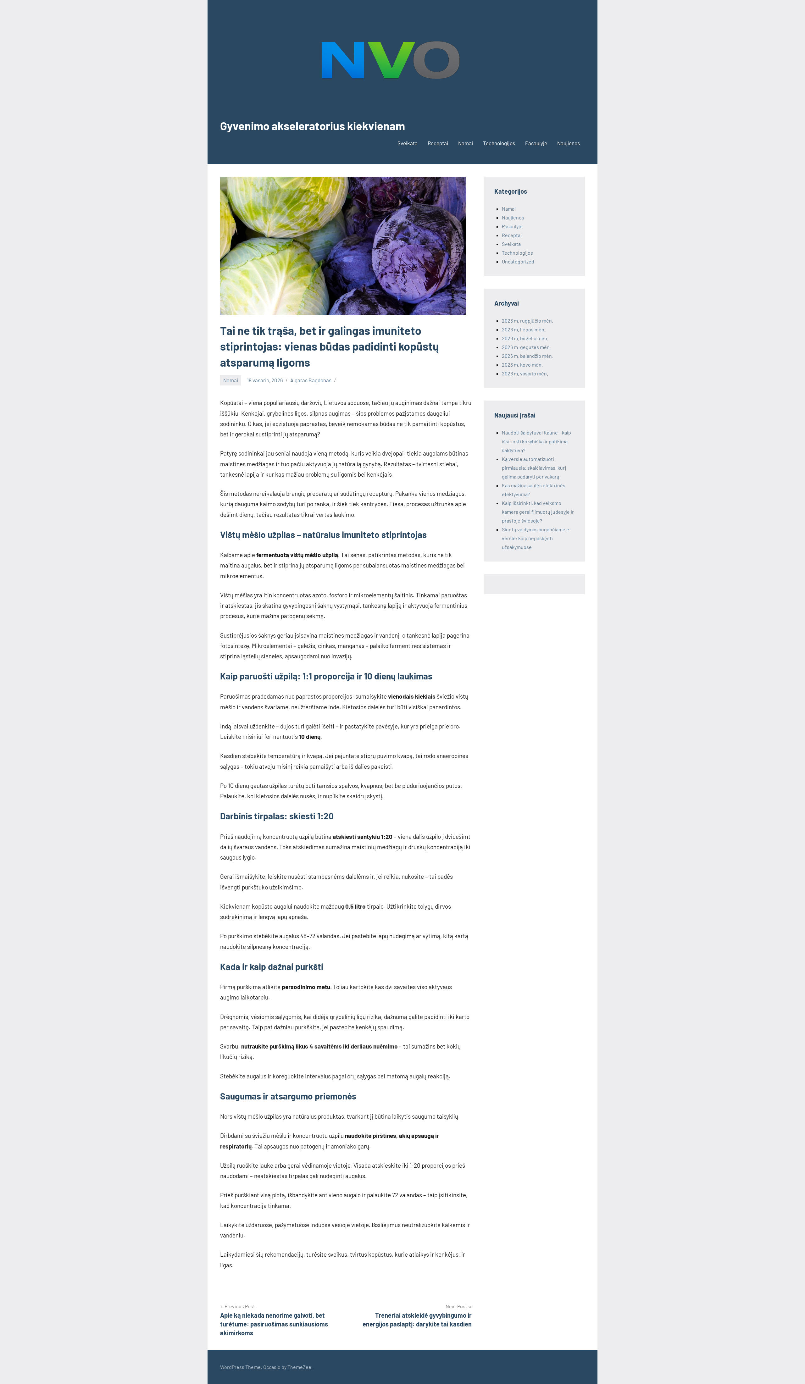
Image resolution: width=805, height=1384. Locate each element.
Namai (465, 143)
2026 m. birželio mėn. (525, 338)
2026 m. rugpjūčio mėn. (527, 321)
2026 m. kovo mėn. (522, 365)
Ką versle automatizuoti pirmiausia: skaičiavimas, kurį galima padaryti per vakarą (534, 467)
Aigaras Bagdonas (310, 380)
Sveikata (407, 143)
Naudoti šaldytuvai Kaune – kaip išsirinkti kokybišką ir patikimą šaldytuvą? (536, 441)
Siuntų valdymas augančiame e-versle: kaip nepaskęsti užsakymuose (536, 538)
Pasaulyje (536, 143)
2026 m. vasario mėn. (525, 373)
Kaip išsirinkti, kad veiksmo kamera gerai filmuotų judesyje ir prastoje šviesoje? (538, 511)
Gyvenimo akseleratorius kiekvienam (312, 125)
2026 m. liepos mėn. (524, 329)
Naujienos (568, 143)
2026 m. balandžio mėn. (527, 356)
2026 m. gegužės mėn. (526, 347)
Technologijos (499, 143)
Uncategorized (518, 261)
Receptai (438, 143)
